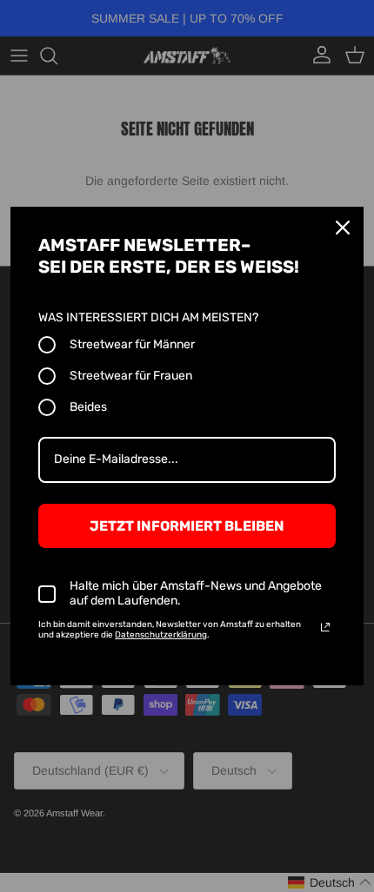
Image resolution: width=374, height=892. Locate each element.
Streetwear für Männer (132, 344)
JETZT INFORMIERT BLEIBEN (187, 526)
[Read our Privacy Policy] (325, 627)
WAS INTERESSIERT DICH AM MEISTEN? (148, 317)
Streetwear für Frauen (131, 375)
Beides (88, 407)
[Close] (343, 227)
